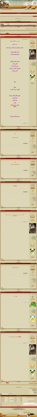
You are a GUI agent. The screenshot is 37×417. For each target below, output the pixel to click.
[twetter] (1, 404)
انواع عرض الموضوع (2, 34)
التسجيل (32, 25)
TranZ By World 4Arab (23, 408)
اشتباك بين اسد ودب (35, 398)
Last (1, 33)
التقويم (4, 25)
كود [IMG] (36, 392)
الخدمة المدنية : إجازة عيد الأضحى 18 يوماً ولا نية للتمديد (32, 401)
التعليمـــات (23, 25)
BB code (35, 391)
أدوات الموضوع (5, 34)
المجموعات (13, 25)
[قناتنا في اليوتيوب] (1, 405)
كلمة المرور (8, 24)
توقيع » (27, 143)
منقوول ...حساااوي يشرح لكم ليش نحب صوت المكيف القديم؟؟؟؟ (31, 397)
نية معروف (36, 399)
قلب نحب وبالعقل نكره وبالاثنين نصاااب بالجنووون (33, 400)
